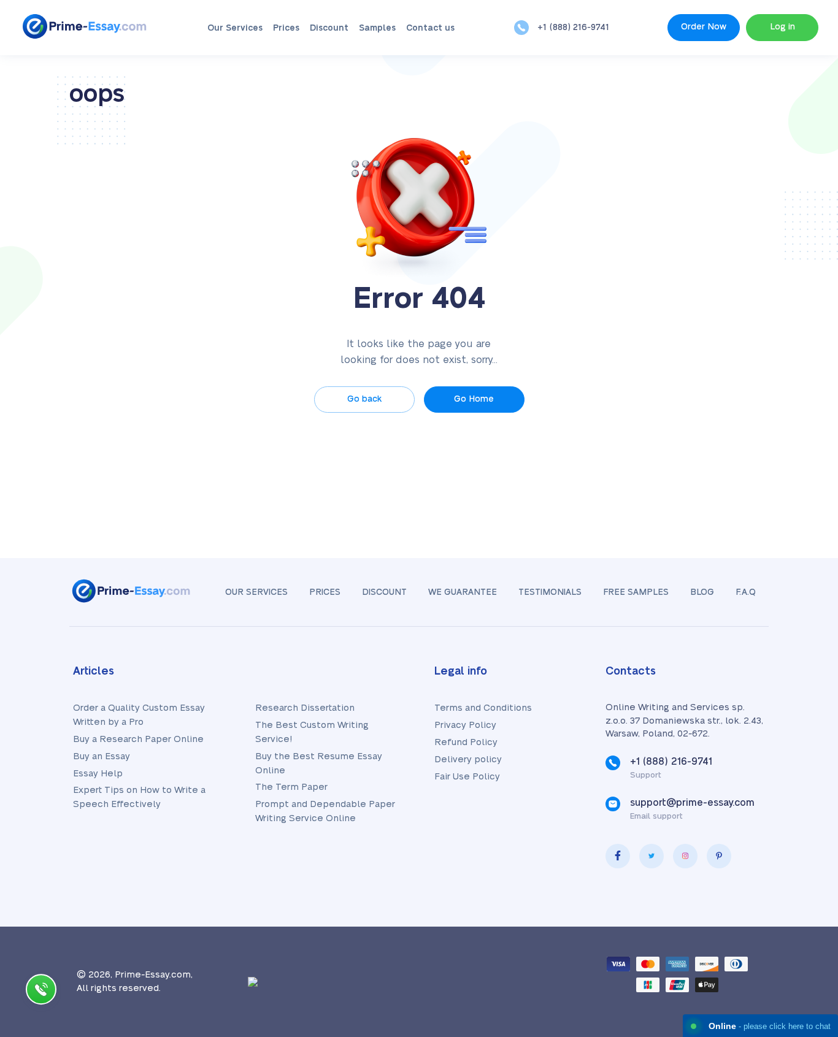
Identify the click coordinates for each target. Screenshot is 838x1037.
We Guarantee (462, 592)
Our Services (235, 28)
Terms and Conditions (483, 708)
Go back (364, 399)
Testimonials (550, 592)
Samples (377, 28)
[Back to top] (801, 908)
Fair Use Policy (467, 776)
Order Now (703, 27)
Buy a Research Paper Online (138, 739)
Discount (329, 28)
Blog (702, 592)
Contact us (430, 28)
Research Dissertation (305, 708)
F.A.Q (746, 592)
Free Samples (636, 592)
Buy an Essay (101, 756)
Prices (286, 28)
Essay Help (98, 773)
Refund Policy (466, 742)
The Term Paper (291, 787)
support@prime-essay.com (692, 803)
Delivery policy (468, 759)
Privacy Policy (465, 725)
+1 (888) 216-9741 (573, 27)
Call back (41, 992)
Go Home (474, 399)
